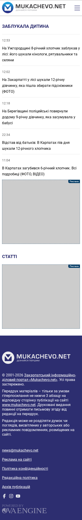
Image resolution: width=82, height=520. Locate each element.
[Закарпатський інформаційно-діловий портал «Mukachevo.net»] (34, 8)
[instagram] (11, 497)
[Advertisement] (41, 212)
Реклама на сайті (17, 459)
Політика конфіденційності (25, 468)
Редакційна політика (20, 478)
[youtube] (18, 497)
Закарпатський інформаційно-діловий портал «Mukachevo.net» (39, 377)
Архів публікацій (16, 487)
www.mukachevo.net (19, 405)
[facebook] (4, 497)
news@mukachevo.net (20, 450)
